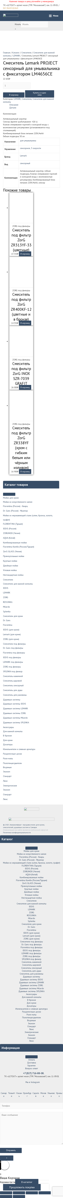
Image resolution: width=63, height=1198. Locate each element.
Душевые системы (11, 699)
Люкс (5, 781)
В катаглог (26, 1182)
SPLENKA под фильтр (12, 671)
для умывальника (28, 140)
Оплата (31, 1059)
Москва (43, 1094)
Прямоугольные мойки (13, 556)
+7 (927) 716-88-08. (33, 1073)
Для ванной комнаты (12, 731)
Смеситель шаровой (12, 680)
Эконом (6, 771)
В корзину (13, 94)
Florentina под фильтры (14, 652)
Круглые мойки (10, 561)
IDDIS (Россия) (9, 528)
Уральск (59, 1094)
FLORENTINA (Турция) (13, 523)
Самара (4, 1094)
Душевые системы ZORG (14, 713)
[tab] (34, 104)
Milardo (6, 606)
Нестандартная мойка (13, 575)
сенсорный (25, 163)
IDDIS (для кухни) (11, 629)
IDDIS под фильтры (12, 657)
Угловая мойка (10, 570)
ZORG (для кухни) (11, 639)
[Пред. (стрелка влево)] (6, 1196)
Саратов (36, 1094)
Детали (12, 107)
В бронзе (7, 735)
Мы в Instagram (32, 1082)
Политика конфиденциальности (17, 832)
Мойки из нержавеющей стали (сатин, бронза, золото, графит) (31, 862)
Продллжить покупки (22, 1187)
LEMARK (6, 592)
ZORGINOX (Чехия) (11, 533)
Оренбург (27, 1094)
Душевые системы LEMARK (15, 708)
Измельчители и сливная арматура (19, 749)
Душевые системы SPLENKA (16, 722)
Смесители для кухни (13, 616)
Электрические (10, 785)
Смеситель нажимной (13, 676)
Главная (6, 52)
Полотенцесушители (12, 763)
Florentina (7, 625)
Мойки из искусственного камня (17, 502)
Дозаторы (8, 744)
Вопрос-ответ (31, 1068)
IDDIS (5, 588)
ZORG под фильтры (12, 666)
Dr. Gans (6, 620)
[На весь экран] (32, 1192)
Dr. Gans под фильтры (13, 648)
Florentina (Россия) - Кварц (15, 506)
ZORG (5, 597)
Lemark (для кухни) (12, 634)
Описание (13, 104)
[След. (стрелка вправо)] (19, 1196)
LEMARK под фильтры (13, 662)
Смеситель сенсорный (13, 685)
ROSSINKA (7, 602)
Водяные (7, 767)
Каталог (15, 52)
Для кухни (8, 740)
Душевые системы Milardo (15, 717)
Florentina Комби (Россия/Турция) (18, 546)
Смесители (8, 579)
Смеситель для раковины (15, 695)
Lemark (23, 155)
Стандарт (7, 776)
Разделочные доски (12, 753)
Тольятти (11, 1094)
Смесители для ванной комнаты (18, 583)
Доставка (31, 1062)
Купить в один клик (39, 93)
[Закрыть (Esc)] (6, 1192)
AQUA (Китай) (9, 537)
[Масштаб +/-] (45, 1192)
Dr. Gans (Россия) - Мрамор (15, 510)
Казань (19, 1094)
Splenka (6, 611)
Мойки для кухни (11, 497)
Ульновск (51, 1094)
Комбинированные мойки (15, 542)
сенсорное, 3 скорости (30, 148)
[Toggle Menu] (9, 494)
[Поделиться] (19, 1192)
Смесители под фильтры (14, 643)
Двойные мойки (10, 565)
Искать (18, 24)
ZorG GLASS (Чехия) (12, 551)
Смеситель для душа (12, 690)
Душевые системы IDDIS (14, 703)
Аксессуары (8, 727)
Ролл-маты (8, 758)
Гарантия (31, 1065)
